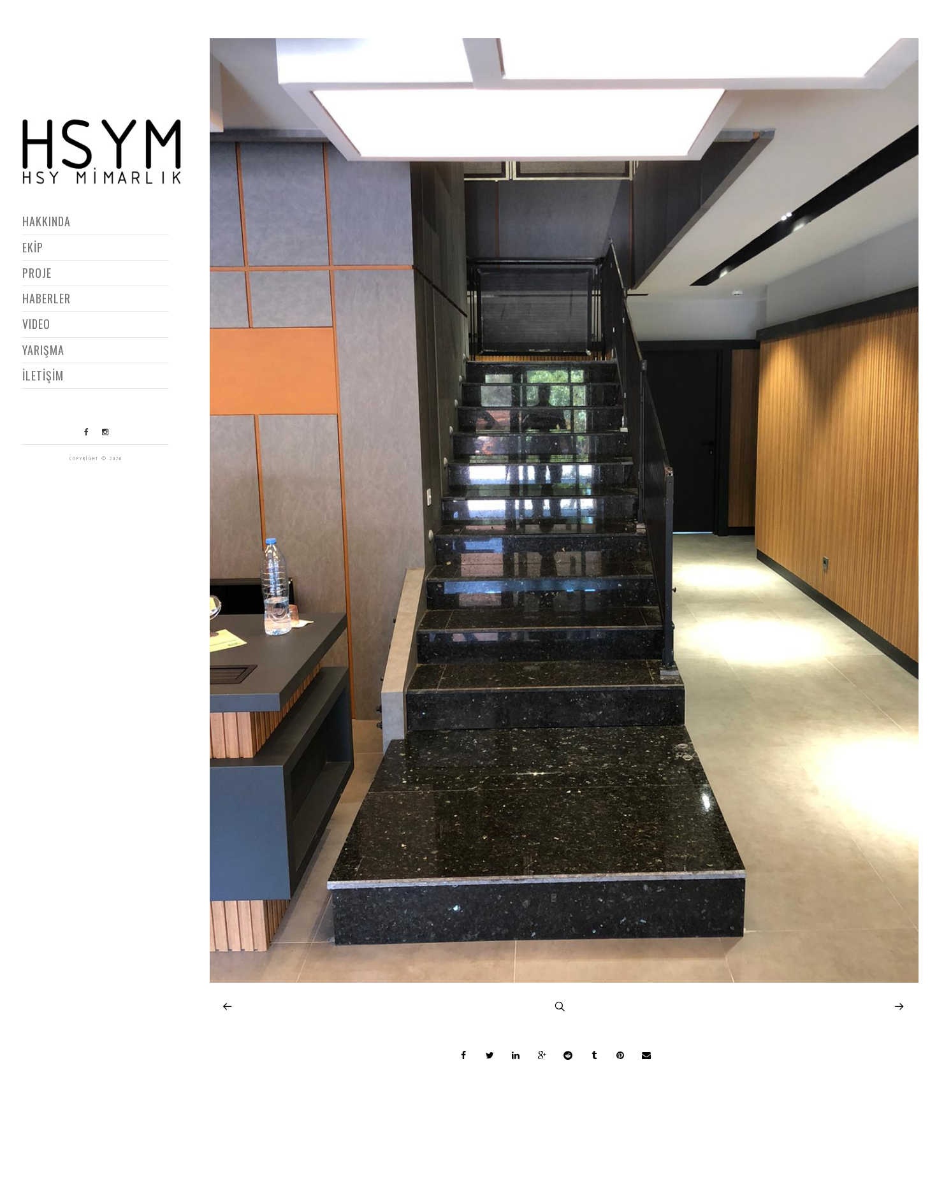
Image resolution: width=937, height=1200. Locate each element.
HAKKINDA (46, 221)
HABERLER (46, 298)
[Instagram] (105, 432)
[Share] (463, 1055)
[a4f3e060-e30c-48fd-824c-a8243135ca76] (564, 979)
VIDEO (36, 323)
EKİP (32, 247)
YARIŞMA (43, 350)
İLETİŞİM (43, 375)
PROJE (37, 272)
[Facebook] (86, 432)
